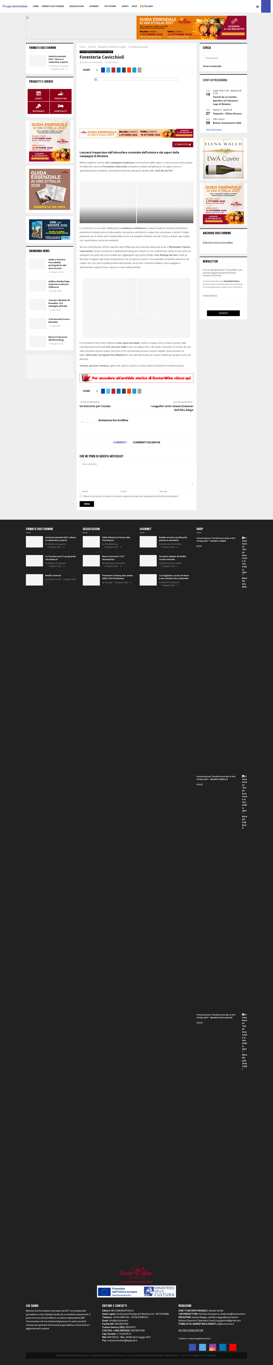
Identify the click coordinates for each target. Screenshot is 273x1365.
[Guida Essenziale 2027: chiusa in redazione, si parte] (37, 60)
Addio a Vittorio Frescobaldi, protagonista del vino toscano (57, 264)
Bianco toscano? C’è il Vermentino (113, 558)
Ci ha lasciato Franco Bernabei (59, 320)
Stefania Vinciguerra (60, 66)
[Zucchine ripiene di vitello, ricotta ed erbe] (148, 560)
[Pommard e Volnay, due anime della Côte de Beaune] (91, 580)
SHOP (134, 6)
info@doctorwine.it (118, 1320)
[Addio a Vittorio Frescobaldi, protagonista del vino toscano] (37, 264)
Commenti (120, 442)
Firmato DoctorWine (53, 6)
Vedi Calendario (214, 129)
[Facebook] (192, 1347)
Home (36, 6)
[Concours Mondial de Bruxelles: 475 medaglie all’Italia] (37, 304)
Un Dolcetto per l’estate (95, 406)
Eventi (125, 6)
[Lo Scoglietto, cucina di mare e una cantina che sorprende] (148, 580)
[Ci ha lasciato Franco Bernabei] (37, 323)
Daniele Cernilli (54, 579)
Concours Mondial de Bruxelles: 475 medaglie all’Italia (59, 303)
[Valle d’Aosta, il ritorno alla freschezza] (91, 541)
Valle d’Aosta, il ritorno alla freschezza (116, 539)
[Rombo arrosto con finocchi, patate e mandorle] (148, 541)
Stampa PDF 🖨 (183, 144)
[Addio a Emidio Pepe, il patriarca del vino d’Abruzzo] (37, 285)
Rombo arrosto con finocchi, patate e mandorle (173, 539)
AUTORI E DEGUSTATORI (191, 1330)
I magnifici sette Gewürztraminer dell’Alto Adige (172, 408)
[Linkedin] (222, 1347)
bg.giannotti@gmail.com (228, 1320)
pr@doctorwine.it (225, 1324)
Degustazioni (77, 6)
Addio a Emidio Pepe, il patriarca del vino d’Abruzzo (59, 284)
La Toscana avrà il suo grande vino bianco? (60, 558)
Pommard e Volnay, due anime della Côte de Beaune (117, 577)
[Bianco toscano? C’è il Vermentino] (91, 560)
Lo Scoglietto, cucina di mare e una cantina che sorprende (174, 577)
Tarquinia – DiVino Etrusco (227, 113)
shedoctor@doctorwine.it (232, 1314)
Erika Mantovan (111, 544)
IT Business (120, 1355)
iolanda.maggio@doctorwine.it (223, 1317)
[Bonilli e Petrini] (34, 580)
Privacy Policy (210, 1355)
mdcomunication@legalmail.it (122, 1340)
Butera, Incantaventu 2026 (227, 122)
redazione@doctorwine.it (200, 1339)
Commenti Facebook (146, 442)
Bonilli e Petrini (53, 575)
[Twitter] (202, 1347)
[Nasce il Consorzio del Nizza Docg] (37, 341)
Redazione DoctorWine (92, 62)
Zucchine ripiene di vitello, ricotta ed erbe (172, 558)
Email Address (210, 295)
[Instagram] (212, 1347)
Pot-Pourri (110, 6)
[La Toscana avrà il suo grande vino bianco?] (34, 560)
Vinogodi (108, 582)
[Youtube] (232, 1347)
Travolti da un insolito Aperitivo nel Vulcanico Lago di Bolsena (225, 100)
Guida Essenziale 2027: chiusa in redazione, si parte (58, 59)
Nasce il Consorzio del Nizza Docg (58, 338)
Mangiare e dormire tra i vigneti (100, 52)
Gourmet (94, 6)
